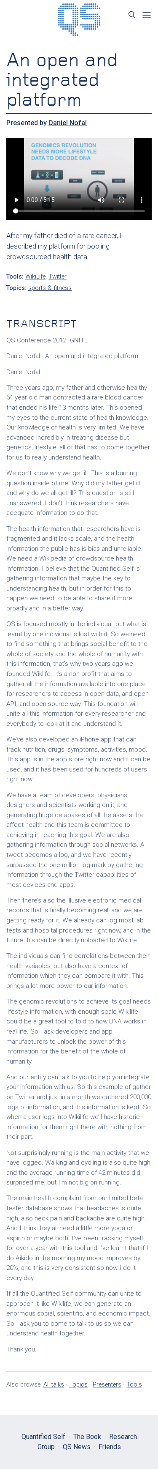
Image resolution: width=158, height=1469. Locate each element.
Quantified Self (43, 1437)
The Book (87, 1437)
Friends (110, 1447)
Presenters (107, 1384)
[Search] (132, 14)
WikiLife (35, 276)
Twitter (57, 276)
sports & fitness (50, 288)
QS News (77, 1447)
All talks (53, 1384)
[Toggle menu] (147, 15)
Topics (78, 1384)
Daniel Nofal (67, 123)
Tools (134, 1384)
